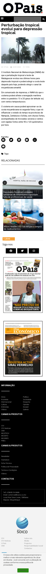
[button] (2, 18)
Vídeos (4, 473)
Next (40, 183)
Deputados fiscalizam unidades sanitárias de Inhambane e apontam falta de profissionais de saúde (20, 194)
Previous (5, 183)
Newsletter (5, 456)
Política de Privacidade (10, 466)
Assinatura (5, 460)
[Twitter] (22, 250)
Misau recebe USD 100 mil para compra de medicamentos (23, 227)
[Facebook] (11, 250)
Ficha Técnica (6, 463)
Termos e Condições (9, 470)
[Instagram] (34, 250)
